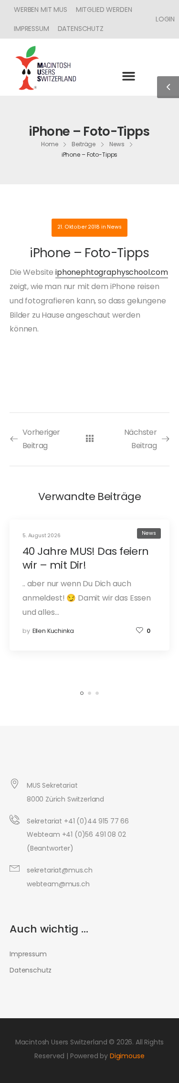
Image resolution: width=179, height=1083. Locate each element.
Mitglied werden (104, 9)
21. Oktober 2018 (78, 227)
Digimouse (127, 1056)
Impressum (31, 28)
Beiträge (83, 144)
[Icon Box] (161, 19)
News (117, 144)
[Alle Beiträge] (89, 439)
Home (49, 144)
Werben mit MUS (40, 9)
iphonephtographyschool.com (111, 272)
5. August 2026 (41, 535)
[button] (128, 75)
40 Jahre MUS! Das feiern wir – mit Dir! (85, 558)
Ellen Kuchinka (53, 631)
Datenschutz (81, 28)
